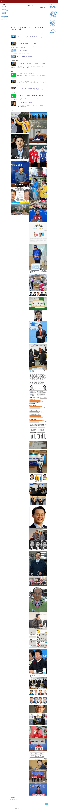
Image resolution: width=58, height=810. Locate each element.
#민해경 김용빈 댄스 (53, 11)
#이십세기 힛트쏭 (53, 27)
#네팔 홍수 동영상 (53, 10)
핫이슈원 (4, 1)
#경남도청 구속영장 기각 (53, 26)
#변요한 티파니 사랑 (53, 9)
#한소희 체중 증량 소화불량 (53, 23)
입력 (47, 803)
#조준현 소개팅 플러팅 (53, 19)
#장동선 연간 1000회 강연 (53, 32)
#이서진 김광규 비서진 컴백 (53, 30)
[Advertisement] (29, 17)
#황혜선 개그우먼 (53, 28)
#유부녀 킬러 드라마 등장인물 (53, 13)
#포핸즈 (51, 6)
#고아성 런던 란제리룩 (53, 18)
